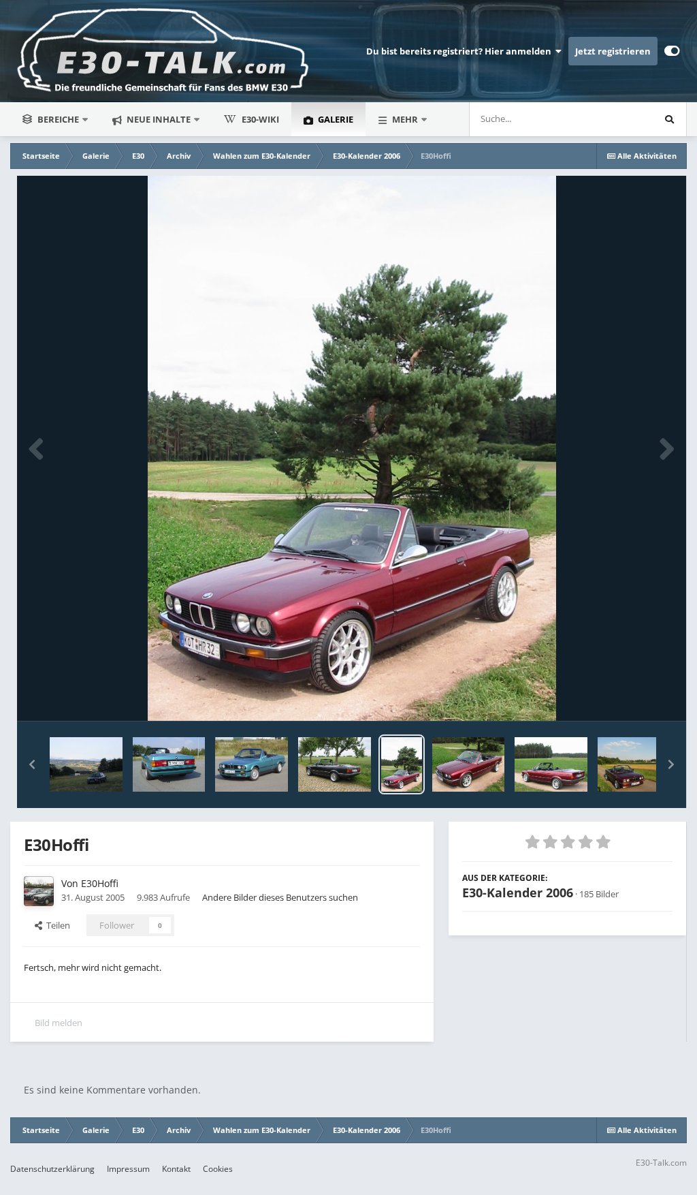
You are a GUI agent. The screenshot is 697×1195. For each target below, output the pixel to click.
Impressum (128, 1169)
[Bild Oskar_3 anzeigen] (169, 764)
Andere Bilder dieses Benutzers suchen (280, 897)
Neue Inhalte (158, 119)
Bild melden (58, 1022)
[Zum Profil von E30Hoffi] (39, 891)
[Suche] (669, 119)
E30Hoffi (99, 883)
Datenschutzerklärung (52, 1169)
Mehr (405, 119)
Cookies (218, 1169)
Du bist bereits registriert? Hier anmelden (460, 51)
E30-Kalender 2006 (517, 892)
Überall (620, 119)
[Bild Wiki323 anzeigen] (86, 764)
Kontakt (176, 1169)
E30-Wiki (260, 119)
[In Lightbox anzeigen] (352, 448)
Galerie (334, 119)
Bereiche (58, 119)
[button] (32, 764)
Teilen (56, 925)
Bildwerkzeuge (626, 696)
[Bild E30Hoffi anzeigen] (401, 764)
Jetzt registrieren (613, 51)
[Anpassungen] (672, 51)
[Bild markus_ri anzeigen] (334, 764)
